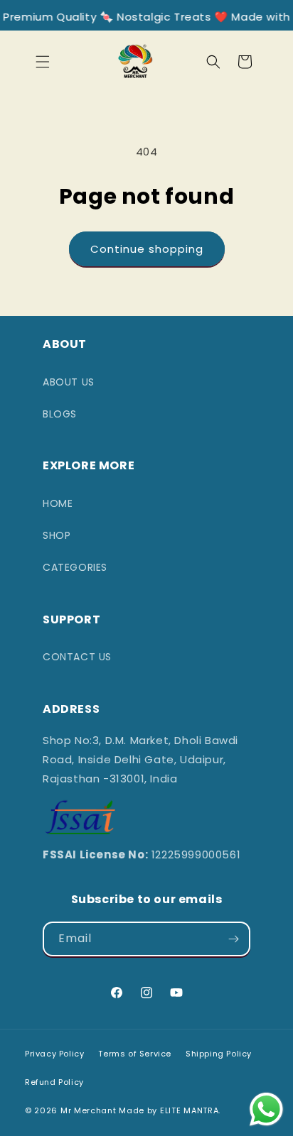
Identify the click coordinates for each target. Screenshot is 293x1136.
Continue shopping (146, 248)
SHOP (56, 535)
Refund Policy (54, 1082)
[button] (42, 61)
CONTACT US (77, 657)
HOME (58, 503)
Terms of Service (134, 1053)
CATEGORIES (75, 567)
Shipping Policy (219, 1053)
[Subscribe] (233, 939)
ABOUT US (69, 382)
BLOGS (60, 414)
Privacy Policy (54, 1053)
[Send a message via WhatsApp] (266, 1109)
